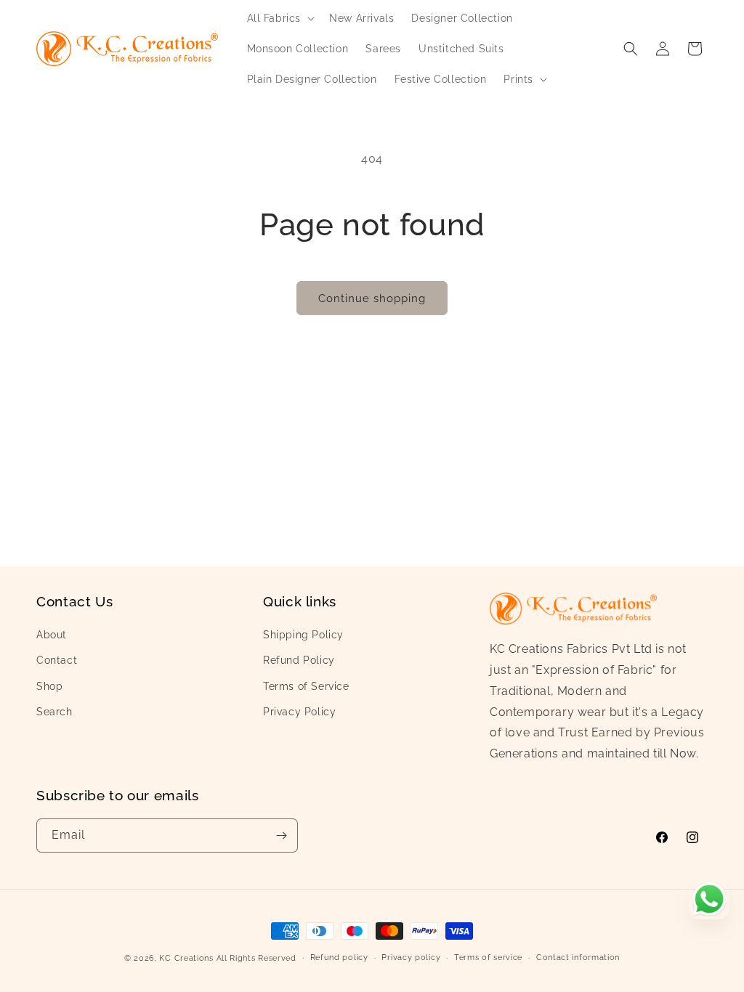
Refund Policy (299, 660)
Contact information (578, 957)
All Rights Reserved (256, 958)
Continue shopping (372, 298)
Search (54, 711)
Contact (56, 660)
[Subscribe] (281, 835)
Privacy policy (410, 957)
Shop (49, 686)
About (51, 635)
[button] (279, 18)
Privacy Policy (299, 711)
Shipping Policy (303, 635)
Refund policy (339, 957)
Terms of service (488, 957)
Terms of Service (306, 686)
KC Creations (186, 958)
